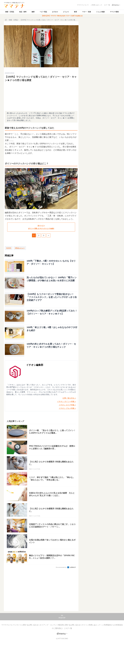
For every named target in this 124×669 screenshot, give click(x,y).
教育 (75, 12)
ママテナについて (8, 625)
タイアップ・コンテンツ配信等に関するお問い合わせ (60, 625)
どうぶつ (66, 12)
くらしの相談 (100, 12)
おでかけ (55, 12)
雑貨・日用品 (9, 12)
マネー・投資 (86, 12)
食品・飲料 (23, 12)
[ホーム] (6, 20)
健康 (33, 12)
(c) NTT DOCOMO (62, 638)
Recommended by (61, 567)
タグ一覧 (68, 628)
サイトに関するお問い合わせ (27, 625)
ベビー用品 (43, 12)
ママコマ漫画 (114, 12)
